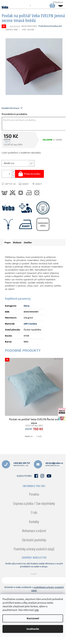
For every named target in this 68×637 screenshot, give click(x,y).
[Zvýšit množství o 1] (13, 172)
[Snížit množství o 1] (13, 176)
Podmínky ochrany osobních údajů (34, 548)
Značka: (11, 29)
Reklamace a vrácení (34, 530)
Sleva (26, 306)
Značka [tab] (28, 242)
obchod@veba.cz (54, 464)
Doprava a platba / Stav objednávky (34, 503)
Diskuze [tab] (17, 242)
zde (37, 610)
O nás (34, 512)
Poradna (34, 494)
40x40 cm (29, 436)
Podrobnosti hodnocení (50, 26)
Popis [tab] (7, 242)
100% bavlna (30, 323)
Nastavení (33, 618)
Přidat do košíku (32, 173)
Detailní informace (10, 108)
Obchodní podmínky (34, 539)
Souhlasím (32, 629)
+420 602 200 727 (21, 464)
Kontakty (34, 521)
